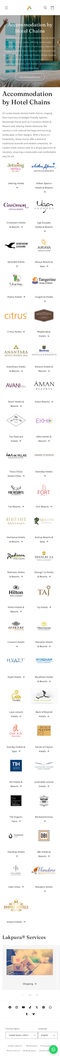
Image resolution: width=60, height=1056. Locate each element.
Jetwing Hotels (16, 183)
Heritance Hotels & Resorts (16, 539)
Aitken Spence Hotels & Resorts (44, 185)
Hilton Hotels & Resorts (16, 609)
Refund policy (31, 1046)
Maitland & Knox (44, 816)
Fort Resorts (42, 506)
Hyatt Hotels (14, 676)
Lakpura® (18, 1046)
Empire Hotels (14, 921)
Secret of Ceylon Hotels (44, 749)
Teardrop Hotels (16, 851)
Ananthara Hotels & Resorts (16, 368)
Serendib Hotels (16, 261)
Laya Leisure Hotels (16, 714)
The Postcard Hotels (16, 438)
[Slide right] (37, 995)
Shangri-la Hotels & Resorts (43, 574)
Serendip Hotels (43, 471)
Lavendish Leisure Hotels (44, 784)
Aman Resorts (42, 401)
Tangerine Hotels (44, 296)
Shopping (28, 983)
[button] (6, 7)
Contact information (47, 1050)
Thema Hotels (14, 296)
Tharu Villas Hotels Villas (15, 473)
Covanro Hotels (16, 641)
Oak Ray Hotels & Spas (16, 749)
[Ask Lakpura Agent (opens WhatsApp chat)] (53, 1049)
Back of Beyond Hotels (44, 714)
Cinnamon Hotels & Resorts (16, 224)
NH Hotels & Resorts (16, 784)
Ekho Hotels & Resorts (44, 438)
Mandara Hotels (43, 886)
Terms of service (13, 1050)
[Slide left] (23, 995)
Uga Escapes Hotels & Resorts (44, 224)
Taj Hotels (42, 607)
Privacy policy (46, 1046)
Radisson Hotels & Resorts (16, 574)
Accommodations (30, 77)
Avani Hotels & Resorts (16, 403)
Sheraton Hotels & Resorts (44, 644)
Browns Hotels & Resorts (44, 368)
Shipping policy (29, 1050)
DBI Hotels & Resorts (44, 854)
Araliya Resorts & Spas (44, 539)
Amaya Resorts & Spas (44, 264)
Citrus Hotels (14, 331)
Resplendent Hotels (44, 333)
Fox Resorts (14, 506)
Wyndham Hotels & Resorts (44, 679)
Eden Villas (14, 886)
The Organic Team (16, 819)
